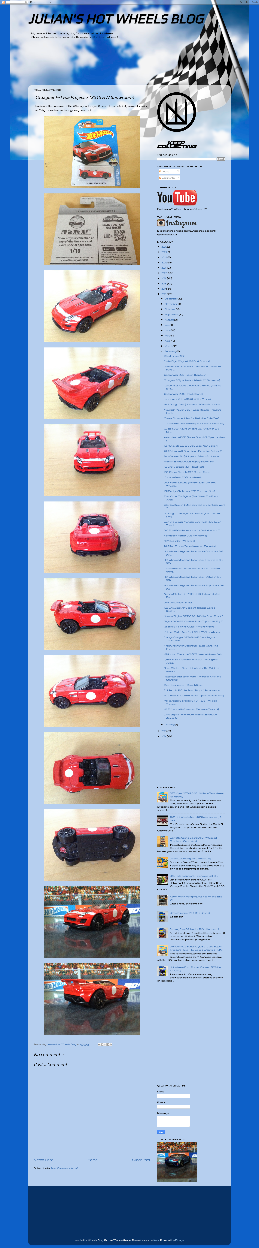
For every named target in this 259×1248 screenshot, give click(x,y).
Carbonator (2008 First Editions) (183, 394)
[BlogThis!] (102, 1044)
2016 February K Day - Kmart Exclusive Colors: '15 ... (194, 451)
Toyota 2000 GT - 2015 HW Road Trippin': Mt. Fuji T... (194, 621)
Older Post (141, 1159)
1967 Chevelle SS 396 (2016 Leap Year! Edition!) (191, 445)
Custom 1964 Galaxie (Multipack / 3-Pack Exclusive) (194, 423)
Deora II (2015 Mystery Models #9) (190, 858)
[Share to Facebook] (107, 1044)
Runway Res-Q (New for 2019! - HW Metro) (194, 929)
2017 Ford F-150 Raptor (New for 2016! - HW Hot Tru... (194, 530)
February (171, 351)
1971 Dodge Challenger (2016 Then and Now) (189, 491)
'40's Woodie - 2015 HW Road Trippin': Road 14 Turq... (194, 695)
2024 (164, 252)
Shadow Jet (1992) (174, 356)
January (170, 724)
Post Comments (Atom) (64, 1168)
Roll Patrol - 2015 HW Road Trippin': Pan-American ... (193, 690)
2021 (164, 267)
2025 (164, 246)
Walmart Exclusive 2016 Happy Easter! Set (189, 461)
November (171, 304)
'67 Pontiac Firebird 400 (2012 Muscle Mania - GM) (193, 654)
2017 (163, 288)
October (170, 309)
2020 (164, 273)
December (171, 298)
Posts (165, 171)
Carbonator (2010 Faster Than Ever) (185, 375)
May (168, 335)
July (167, 325)
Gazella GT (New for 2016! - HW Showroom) (189, 626)
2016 (164, 294)
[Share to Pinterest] (110, 1044)
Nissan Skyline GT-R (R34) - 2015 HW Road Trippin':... (194, 616)
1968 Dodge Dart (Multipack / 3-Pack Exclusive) (192, 404)
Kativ (156, 1240)
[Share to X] (105, 1044)
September (172, 314)
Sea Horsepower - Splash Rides (183, 685)
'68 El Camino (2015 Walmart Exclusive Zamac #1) (191, 709)
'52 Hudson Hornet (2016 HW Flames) (185, 535)
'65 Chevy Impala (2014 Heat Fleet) (184, 466)
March (169, 346)
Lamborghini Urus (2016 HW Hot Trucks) (187, 399)
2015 (164, 731)
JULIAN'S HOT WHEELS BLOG (115, 18)
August (169, 319)
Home (93, 1159)
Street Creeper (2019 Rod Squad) (190, 913)
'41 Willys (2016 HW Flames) (179, 541)
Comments (168, 178)
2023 (164, 257)
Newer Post (43, 1159)
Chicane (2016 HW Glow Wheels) (182, 477)
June (168, 330)
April (168, 341)
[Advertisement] (121, 64)
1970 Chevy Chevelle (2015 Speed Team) (187, 472)
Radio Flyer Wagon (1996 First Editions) (187, 361)
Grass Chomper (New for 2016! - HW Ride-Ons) (191, 418)
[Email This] (99, 1044)
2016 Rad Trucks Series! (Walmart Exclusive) (190, 546)
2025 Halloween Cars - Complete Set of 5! (194, 876)
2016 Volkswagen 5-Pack (178, 602)
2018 (164, 283)
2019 (164, 278)
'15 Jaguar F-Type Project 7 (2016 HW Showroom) (192, 380)
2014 (164, 736)
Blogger (180, 1240)
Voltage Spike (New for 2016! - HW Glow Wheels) (192, 632)
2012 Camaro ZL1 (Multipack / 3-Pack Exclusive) (191, 456)
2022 (164, 262)
